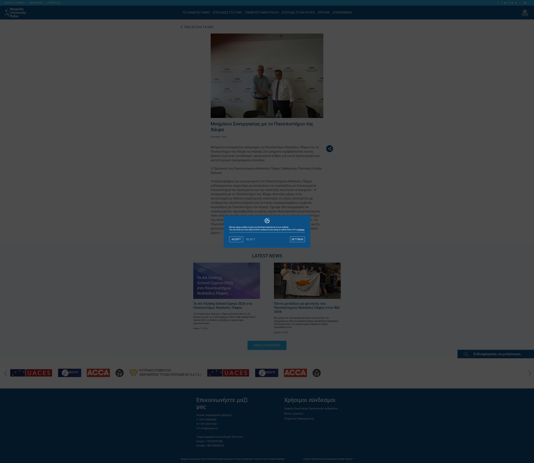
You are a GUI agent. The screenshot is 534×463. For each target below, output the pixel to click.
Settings (297, 239)
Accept (236, 239)
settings (300, 230)
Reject (250, 239)
